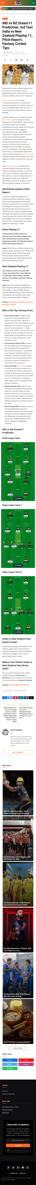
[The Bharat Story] (18, 3)
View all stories (18, 1048)
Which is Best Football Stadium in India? (15, 8)
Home (3, 14)
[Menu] (3, 3)
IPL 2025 (4, 1091)
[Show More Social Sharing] (32, 60)
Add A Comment (18, 752)
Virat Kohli (21, 366)
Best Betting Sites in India (10, 1107)
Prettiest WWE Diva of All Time (18, 685)
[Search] (33, 3)
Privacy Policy (18, 1152)
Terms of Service (10, 1179)
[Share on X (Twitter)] (10, 60)
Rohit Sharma (7, 120)
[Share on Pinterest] (16, 60)
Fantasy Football (7, 1110)
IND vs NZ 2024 (7, 690)
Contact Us (14, 1173)
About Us (23, 1173)
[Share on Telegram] (27, 60)
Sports (5, 18)
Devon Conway (27, 154)
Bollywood (5, 1113)
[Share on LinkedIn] (21, 60)
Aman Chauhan (8, 52)
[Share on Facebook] (5, 60)
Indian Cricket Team (9, 100)
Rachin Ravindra (11, 166)
